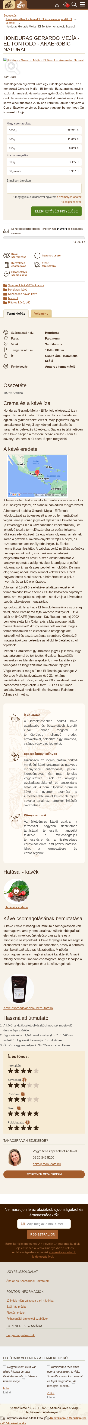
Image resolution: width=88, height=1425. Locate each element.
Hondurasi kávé (17, 289)
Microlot (13, 298)
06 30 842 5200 (43, 1157)
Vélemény (41, 313)
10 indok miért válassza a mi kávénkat (30, 1300)
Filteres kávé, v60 (19, 302)
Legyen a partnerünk (20, 1335)
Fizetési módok (15, 1312)
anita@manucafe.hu (47, 1164)
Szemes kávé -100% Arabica (26, 285)
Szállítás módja (16, 1306)
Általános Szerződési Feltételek (27, 1280)
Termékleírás (16, 313)
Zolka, (51, 1393)
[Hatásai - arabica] (17, 881)
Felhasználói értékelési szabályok (27, 1318)
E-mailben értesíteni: (19, 180)
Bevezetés (10, 15)
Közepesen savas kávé (22, 294)
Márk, (6, 1388)
